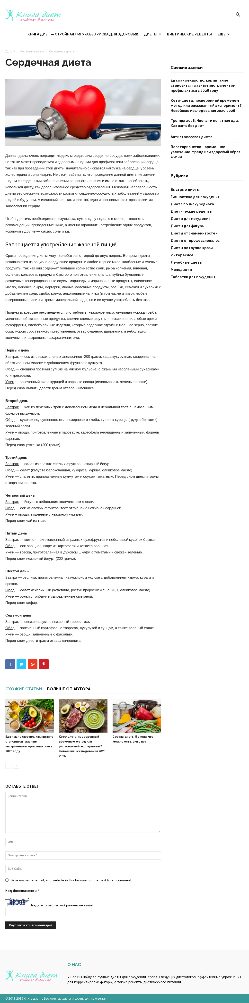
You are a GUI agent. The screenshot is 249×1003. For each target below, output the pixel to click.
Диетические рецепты (189, 34)
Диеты (150, 34)
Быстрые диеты (185, 190)
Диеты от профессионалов (195, 240)
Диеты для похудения (190, 219)
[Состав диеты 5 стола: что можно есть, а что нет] (137, 716)
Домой (10, 51)
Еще (222, 34)
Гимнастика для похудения (195, 197)
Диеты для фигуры (188, 226)
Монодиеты (181, 270)
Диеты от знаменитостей (194, 233)
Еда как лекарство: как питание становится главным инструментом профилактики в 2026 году (203, 85)
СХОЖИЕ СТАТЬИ (23, 688)
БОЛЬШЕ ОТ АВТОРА (68, 688)
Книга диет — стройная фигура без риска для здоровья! (82, 34)
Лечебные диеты (32, 51)
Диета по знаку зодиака (192, 204)
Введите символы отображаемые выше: (62, 905)
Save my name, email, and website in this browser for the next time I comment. (71, 880)
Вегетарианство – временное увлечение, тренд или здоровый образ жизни (205, 152)
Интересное (182, 255)
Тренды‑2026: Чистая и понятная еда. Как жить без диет (205, 123)
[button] (238, 15)
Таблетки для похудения (193, 277)
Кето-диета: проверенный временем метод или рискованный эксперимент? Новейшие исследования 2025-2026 (83, 746)
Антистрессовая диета (192, 137)
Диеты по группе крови (192, 248)
